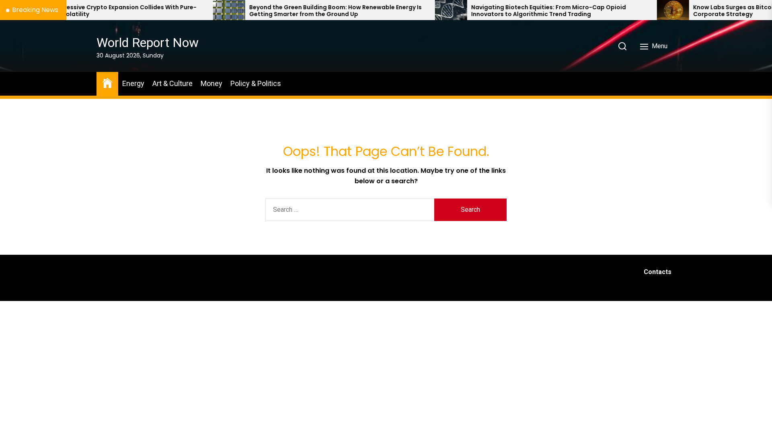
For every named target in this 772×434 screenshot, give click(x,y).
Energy (133, 83)
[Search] (622, 46)
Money (211, 83)
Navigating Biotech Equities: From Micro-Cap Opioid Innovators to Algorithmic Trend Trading (527, 11)
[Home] (107, 82)
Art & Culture (172, 83)
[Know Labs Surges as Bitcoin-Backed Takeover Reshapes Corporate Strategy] (652, 10)
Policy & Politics (255, 83)
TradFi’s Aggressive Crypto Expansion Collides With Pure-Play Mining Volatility (90, 11)
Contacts (657, 272)
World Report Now (147, 42)
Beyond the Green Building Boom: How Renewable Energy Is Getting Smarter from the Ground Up (314, 11)
